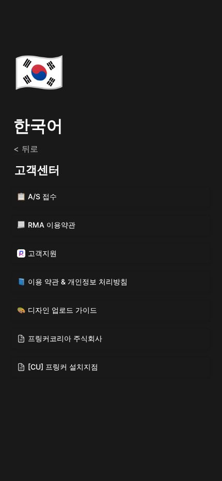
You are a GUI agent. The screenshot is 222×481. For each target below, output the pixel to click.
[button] (111, 197)
